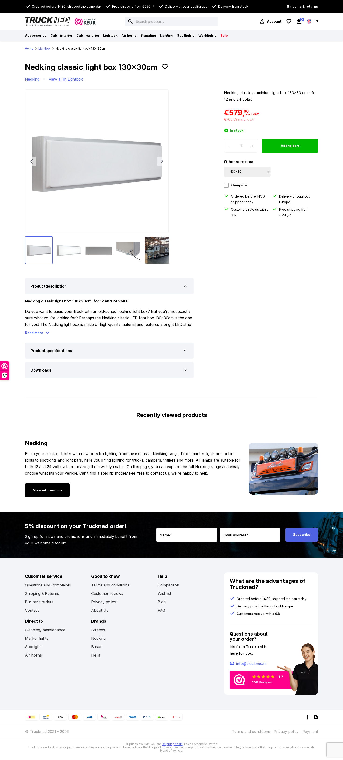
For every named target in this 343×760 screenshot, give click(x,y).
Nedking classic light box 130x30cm (81, 48)
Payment (310, 731)
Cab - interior (61, 35)
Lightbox (110, 35)
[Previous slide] (31, 161)
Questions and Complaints (48, 585)
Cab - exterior (87, 35)
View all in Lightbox (66, 79)
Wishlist (164, 593)
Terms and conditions (110, 585)
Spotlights (186, 35)
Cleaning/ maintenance (45, 630)
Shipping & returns (302, 6)
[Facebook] (307, 717)
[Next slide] (162, 161)
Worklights (207, 35)
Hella (95, 655)
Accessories (36, 35)
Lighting (166, 35)
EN (315, 21)
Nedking (32, 79)
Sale (224, 35)
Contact (32, 610)
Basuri (96, 646)
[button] (165, 69)
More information (47, 490)
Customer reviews (107, 593)
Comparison (168, 585)
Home (29, 48)
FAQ (161, 610)
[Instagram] (315, 717)
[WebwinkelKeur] (85, 21)
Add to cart (290, 146)
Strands (98, 630)
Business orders (39, 602)
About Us (99, 610)
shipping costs (172, 744)
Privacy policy (103, 602)
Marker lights (36, 638)
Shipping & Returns (42, 593)
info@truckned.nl (251, 663)
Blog (162, 602)
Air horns (129, 35)
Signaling (148, 35)
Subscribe (301, 534)
